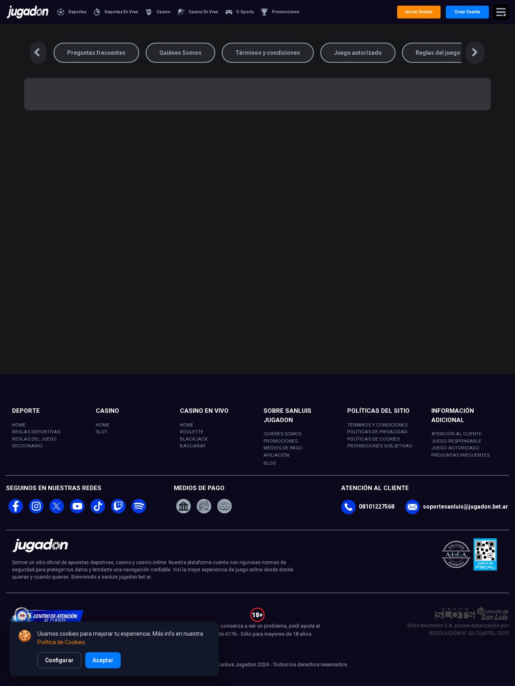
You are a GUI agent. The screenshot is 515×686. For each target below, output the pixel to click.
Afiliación (276, 455)
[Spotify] (138, 511)
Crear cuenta (467, 12)
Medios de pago (283, 448)
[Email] (412, 507)
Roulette (192, 432)
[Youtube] (77, 511)
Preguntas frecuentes (96, 52)
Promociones (281, 441)
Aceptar (103, 660)
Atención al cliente (456, 434)
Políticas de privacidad (377, 432)
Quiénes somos (282, 434)
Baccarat (193, 446)
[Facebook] (15, 511)
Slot (101, 432)
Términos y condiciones (267, 52)
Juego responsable (456, 441)
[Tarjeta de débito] (204, 505)
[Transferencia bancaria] (183, 505)
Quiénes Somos (180, 52)
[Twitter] (56, 511)
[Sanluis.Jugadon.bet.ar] (27, 12)
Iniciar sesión (419, 12)
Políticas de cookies (373, 439)
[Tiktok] (97, 511)
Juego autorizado (358, 52)
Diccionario (27, 446)
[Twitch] (118, 511)
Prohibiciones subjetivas (379, 446)
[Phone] (348, 507)
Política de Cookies (61, 642)
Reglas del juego (438, 52)
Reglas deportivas (36, 432)
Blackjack (194, 439)
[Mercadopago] (224, 505)
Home (19, 425)
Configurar (59, 660)
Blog (270, 463)
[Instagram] (36, 511)
